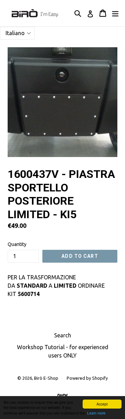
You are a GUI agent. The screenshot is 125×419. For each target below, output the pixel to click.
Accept (102, 403)
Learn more (96, 413)
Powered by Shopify (87, 378)
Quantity (17, 244)
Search (62, 335)
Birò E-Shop (46, 378)
